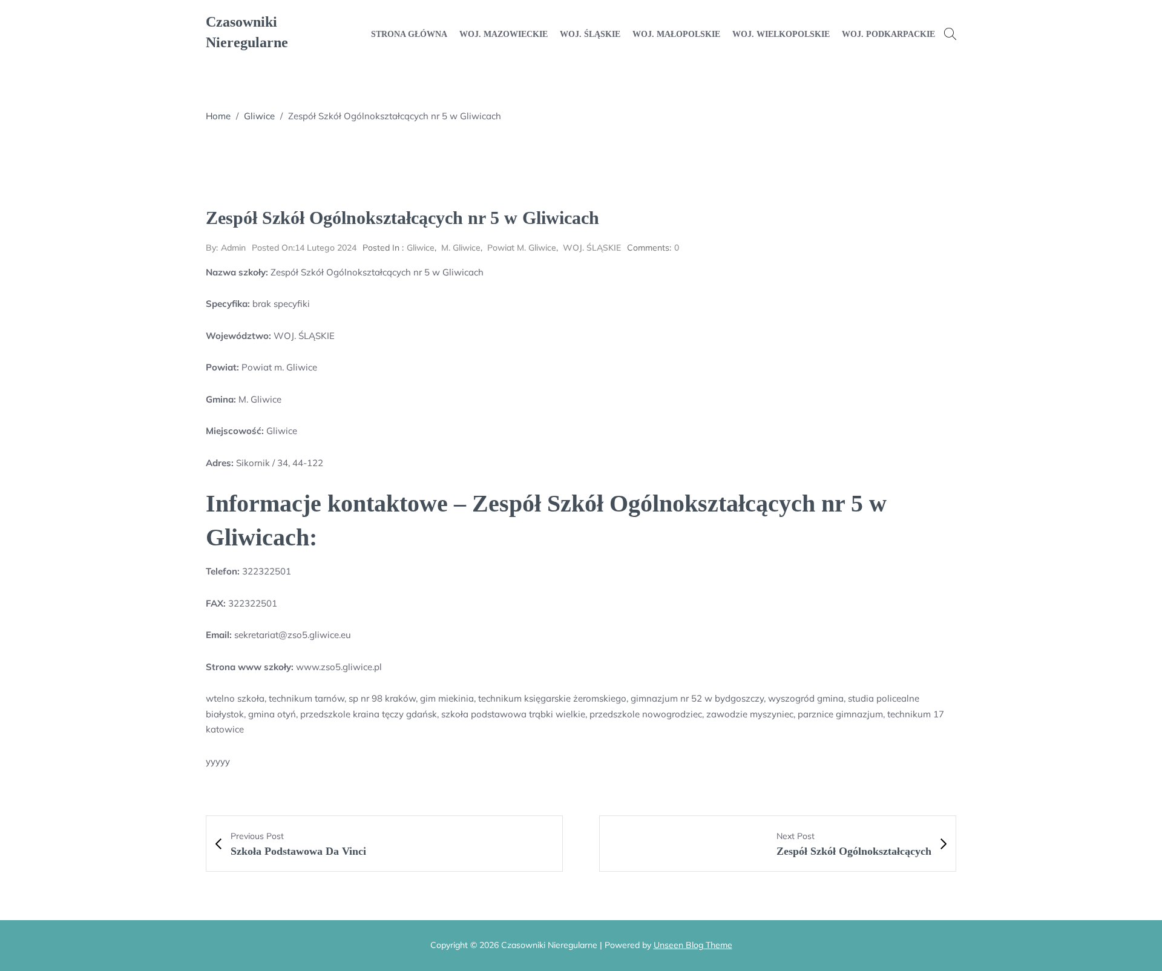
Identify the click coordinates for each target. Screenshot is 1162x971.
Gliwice (259, 116)
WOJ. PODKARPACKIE (888, 34)
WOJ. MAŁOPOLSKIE (676, 34)
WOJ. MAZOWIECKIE (503, 34)
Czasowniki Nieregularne (247, 32)
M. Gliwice (461, 247)
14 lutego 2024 (304, 247)
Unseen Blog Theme (693, 945)
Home (218, 116)
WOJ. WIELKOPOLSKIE (781, 34)
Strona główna (409, 34)
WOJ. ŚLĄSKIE (590, 34)
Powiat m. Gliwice (521, 247)
